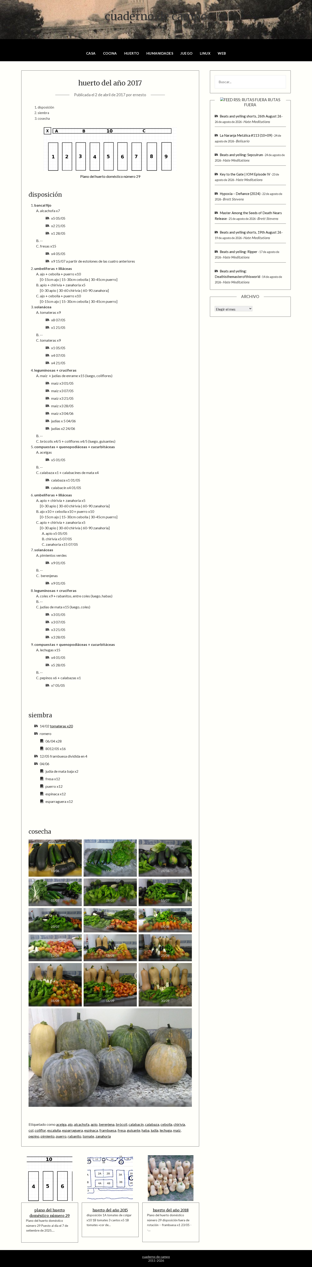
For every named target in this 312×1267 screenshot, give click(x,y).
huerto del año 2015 (110, 1210)
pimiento (48, 1136)
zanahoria (103, 1136)
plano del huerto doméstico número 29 (49, 1213)
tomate (88, 1136)
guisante (133, 1130)
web (222, 53)
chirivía (179, 1124)
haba (145, 1130)
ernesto (139, 94)
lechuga (166, 1130)
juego (186, 53)
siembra (43, 113)
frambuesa (107, 1130)
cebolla (166, 1124)
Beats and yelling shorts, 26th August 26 (250, 116)
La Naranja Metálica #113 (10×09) (246, 135)
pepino (34, 1136)
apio (94, 1124)
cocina (110, 53)
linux (205, 53)
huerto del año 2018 (171, 1210)
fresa (122, 1130)
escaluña (54, 1130)
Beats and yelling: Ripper (238, 252)
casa (91, 53)
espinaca (91, 1130)
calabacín (136, 1124)
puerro (61, 1136)
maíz (177, 1130)
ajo (70, 1124)
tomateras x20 (61, 726)
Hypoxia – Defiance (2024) (240, 194)
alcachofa (81, 1124)
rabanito (74, 1136)
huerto (131, 53)
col (31, 1130)
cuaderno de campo (156, 16)
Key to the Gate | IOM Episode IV (245, 174)
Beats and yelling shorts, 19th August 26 (250, 232)
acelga (61, 1124)
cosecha (44, 118)
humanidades (159, 53)
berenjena (106, 1124)
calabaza (152, 1124)
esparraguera (72, 1130)
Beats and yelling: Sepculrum (241, 155)
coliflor (40, 1130)
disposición (46, 107)
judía (154, 1130)
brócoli (121, 1124)
